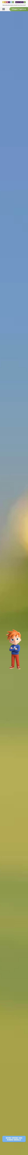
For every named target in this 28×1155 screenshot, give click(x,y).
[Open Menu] (3, 9)
